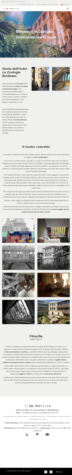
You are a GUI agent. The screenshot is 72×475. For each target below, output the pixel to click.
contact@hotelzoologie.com (48, 4)
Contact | (44, 425)
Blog (49, 425)
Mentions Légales (30, 425)
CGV (38, 425)
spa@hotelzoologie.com (50, 413)
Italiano (66, 4)
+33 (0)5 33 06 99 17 (26, 4)
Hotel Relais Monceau (45, 423)
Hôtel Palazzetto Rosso (62, 423)
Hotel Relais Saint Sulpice (28, 423)
